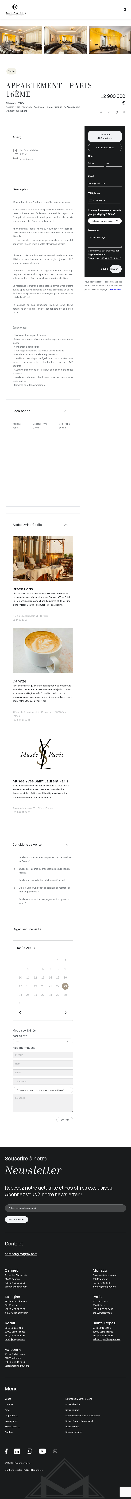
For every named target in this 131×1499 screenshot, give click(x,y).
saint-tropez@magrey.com (106, 1339)
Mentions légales (13, 1469)
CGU (26, 1469)
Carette (19, 681)
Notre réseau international (79, 1421)
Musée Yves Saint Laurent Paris (40, 781)
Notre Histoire (73, 1404)
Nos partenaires (74, 1432)
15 (57, 977)
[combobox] (43, 1041)
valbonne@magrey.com (17, 1365)
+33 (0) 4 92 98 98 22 (15, 1282)
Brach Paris (23, 589)
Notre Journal (73, 1410)
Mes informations (24, 1048)
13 (42, 977)
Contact (9, 1432)
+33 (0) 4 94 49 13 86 (15, 1335)
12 (35, 977)
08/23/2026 (20, 1036)
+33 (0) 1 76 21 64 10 (110, 258)
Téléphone (94, 193)
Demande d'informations (104, 136)
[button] (7, 42)
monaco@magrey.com (104, 1286)
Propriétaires (11, 1415)
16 (65, 977)
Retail (8, 1410)
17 (20, 986)
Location (9, 1404)
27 (42, 994)
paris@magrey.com (102, 1313)
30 (65, 994)
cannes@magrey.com (16, 1286)
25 (27, 994)
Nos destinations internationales (83, 1415)
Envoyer (65, 1119)
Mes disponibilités (24, 1030)
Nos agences (11, 1421)
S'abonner (19, 1219)
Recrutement (72, 1426)
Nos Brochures (12, 1426)
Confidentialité (23, 1462)
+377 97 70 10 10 (101, 1282)
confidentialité (114, 289)
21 (50, 986)
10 (20, 977)
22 (57, 986)
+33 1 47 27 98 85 (21, 719)
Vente (8, 1398)
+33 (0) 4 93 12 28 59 (15, 1362)
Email (91, 176)
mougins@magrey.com (16, 1313)
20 (42, 986)
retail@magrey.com (15, 1339)
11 (27, 977)
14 (50, 977)
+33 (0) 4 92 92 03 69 (15, 1309)
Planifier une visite (105, 147)
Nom (90, 156)
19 (35, 986)
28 (50, 994)
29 (57, 994)
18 (27, 986)
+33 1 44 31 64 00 (21, 812)
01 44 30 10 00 (20, 619)
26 (35, 994)
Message (93, 230)
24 (20, 994)
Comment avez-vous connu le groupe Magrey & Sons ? (104, 212)
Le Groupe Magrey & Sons (79, 1398)
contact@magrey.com (21, 1254)
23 (65, 986)
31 (20, 1003)
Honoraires (37, 1469)
